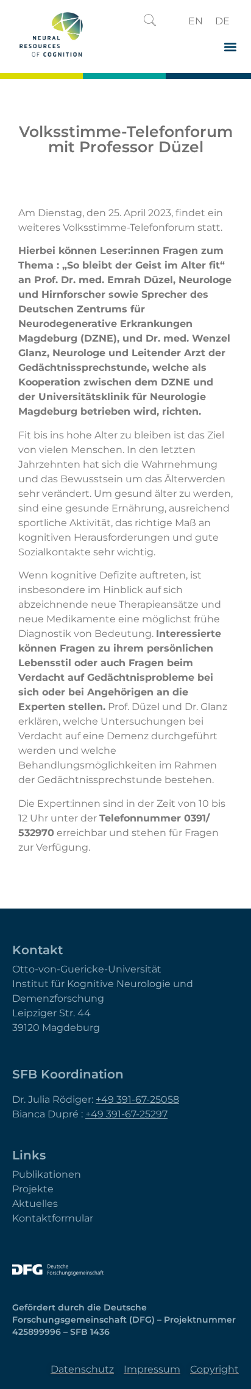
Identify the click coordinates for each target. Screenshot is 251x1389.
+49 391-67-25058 (137, 1099)
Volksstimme (95, 227)
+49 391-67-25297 (126, 1114)
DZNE (177, 382)
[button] (150, 21)
